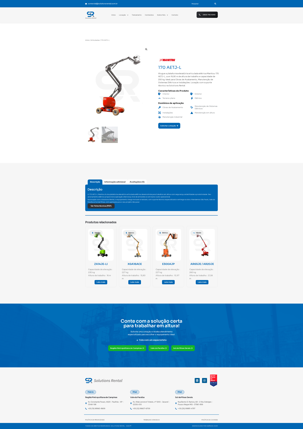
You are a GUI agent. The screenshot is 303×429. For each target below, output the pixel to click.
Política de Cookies (210, 420)
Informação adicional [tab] (115, 182)
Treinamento (137, 15)
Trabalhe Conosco (151, 420)
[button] (146, 49)
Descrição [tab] (95, 182)
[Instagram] (204, 380)
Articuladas (95, 40)
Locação (122, 15)
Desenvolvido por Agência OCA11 (205, 426)
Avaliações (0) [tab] (137, 182)
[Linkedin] (197, 380)
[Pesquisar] (215, 3)
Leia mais (100, 282)
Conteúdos (149, 15)
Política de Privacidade (95, 420)
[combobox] (201, 3)
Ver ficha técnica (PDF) (101, 206)
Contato (175, 15)
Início (113, 15)
